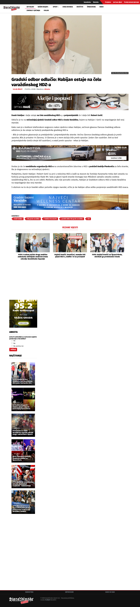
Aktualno (30, 7)
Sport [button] (55, 7)
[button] (13, 246)
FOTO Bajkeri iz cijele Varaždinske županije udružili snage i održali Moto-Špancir (23, 432)
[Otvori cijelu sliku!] (56, 45)
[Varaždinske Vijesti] (12, 8)
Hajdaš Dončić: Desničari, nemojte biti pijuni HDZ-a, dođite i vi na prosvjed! (69, 256)
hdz (89, 219)
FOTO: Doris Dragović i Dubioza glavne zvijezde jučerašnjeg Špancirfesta (21, 407)
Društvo (80, 7)
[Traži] (115, 8)
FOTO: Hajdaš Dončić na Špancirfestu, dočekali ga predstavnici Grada (107, 256)
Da (14, 341)
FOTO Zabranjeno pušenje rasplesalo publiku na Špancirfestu (22, 458)
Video (101, 7)
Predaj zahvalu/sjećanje (131, 2)
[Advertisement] (70, 282)
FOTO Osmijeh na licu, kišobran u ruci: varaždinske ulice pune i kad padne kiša (22, 381)
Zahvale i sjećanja (33, 10)
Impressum (69, 592)
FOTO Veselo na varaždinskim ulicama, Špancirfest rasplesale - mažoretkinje (23, 484)
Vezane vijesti (70, 227)
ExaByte (47, 600)
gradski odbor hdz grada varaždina (72, 219)
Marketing (29, 592)
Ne (14, 343)
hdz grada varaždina (33, 219)
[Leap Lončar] (70, 153)
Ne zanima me (18, 346)
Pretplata (108, 2)
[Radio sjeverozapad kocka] (23, 314)
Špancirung (91, 7)
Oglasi (46, 10)
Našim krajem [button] (43, 7)
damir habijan (18, 219)
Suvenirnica (87, 2)
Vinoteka (96, 2)
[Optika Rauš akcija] (70, 102)
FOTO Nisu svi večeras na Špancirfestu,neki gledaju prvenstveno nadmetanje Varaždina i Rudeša (22, 508)
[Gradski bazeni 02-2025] (70, 202)
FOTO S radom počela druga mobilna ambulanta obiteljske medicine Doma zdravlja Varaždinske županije (33, 257)
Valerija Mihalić (17, 89)
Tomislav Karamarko (50, 219)
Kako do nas (110, 592)
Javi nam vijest (117, 2)
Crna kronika (67, 7)
